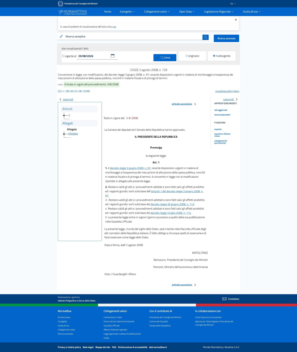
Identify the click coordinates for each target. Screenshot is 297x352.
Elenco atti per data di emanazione (119, 321)
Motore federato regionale (115, 329)
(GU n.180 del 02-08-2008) (74, 91)
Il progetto (62, 321)
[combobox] (133, 36)
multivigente (223, 56)
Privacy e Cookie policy (69, 347)
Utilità (106, 337)
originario (193, 56)
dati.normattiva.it (158, 347)
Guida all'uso (63, 325)
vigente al (71, 56)
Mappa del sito (103, 347)
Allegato (73, 133)
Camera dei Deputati (158, 321)
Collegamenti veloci (66, 329)
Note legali (88, 347)
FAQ (114, 347)
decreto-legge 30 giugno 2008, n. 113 (172, 204)
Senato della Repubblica (160, 325)
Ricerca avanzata (226, 38)
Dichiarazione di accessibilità (133, 347)
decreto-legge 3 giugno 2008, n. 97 (130, 168)
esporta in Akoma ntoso (222, 135)
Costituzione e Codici (113, 317)
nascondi (68, 99)
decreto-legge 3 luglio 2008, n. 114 (171, 213)
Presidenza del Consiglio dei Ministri (165, 317)
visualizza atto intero (227, 91)
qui (114, 26)
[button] (112, 56)
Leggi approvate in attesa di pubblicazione (122, 333)
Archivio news (64, 317)
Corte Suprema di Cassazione (208, 317)
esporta (218, 129)
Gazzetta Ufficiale (112, 325)
